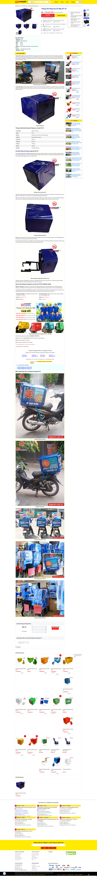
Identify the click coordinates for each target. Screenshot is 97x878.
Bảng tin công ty (34, 858)
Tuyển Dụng (33, 856)
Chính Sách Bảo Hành (18, 853)
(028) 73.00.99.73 (19, 810)
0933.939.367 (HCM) (41, 361)
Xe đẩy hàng (31, 874)
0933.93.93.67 (20, 811)
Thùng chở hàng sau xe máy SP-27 (24, 368)
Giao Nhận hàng (17, 856)
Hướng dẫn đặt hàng (18, 857)
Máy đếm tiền (34, 867)
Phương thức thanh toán (18, 858)
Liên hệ (33, 859)
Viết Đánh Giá (55, 628)
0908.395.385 (25, 810)
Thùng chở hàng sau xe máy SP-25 (24, 367)
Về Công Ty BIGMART (35, 853)
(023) (46, 30)
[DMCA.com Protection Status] (71, 854)
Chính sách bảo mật (35, 857)
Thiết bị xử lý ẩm (34, 868)
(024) (46, 26)
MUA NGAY (48, 15)
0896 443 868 (25, 811)
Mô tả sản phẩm (20, 53)
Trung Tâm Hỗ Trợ (18, 859)
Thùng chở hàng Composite (36, 866)
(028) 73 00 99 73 (21, 813)
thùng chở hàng (35, 874)
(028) (46, 21)
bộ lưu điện (39, 874)
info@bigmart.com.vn (21, 814)
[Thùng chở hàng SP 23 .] (24, 22)
